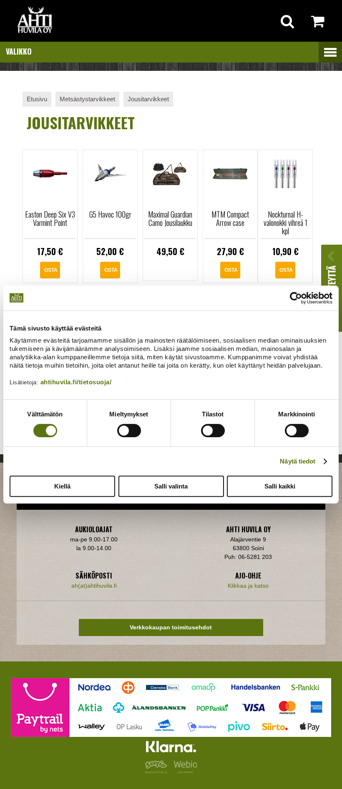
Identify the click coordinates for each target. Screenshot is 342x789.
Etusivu (37, 99)
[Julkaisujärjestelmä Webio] (183, 771)
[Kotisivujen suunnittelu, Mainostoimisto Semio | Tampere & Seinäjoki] (157, 771)
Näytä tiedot (297, 461)
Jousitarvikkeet (148, 99)
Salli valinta (171, 486)
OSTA (51, 270)
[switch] (129, 430)
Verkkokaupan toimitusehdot (171, 627)
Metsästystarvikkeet (87, 99)
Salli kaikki (279, 486)
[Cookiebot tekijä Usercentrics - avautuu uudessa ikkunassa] (295, 298)
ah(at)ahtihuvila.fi (94, 585)
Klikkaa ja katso (248, 585)
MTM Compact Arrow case (230, 218)
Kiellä (62, 486)
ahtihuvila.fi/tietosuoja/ (76, 382)
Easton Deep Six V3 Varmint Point (50, 218)
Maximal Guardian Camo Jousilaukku (170, 218)
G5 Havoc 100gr (110, 214)
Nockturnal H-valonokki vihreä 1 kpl (285, 222)
